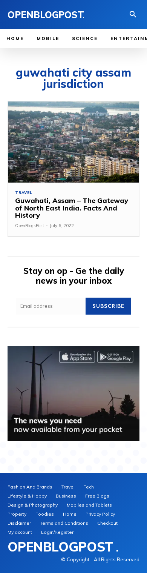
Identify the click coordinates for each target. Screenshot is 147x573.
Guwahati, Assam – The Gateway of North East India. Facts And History (71, 208)
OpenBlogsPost (29, 225)
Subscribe (108, 306)
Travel (23, 193)
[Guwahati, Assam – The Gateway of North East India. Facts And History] (73, 142)
